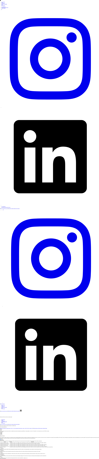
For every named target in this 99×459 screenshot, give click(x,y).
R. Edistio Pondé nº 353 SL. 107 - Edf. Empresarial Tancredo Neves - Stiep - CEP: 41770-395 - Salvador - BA (19, 428)
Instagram (2, 415)
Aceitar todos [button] (1, 431)
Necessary (2, 439)
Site (0, 415)
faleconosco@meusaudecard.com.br (6, 207)
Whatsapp (5, 415)
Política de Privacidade (3, 428)
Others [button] (1, 456)
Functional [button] (1, 447)
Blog (2, 4)
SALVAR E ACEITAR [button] (3, 458)
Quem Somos (3, 405)
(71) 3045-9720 (3, 206)
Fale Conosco (3, 5)
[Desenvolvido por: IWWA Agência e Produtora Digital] (40, 428)
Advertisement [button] (2, 454)
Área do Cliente (3, 8)
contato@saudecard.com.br (5, 7)
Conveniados (3, 3)
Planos (2, 2)
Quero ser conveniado (4, 407)
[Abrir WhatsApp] (97, 457)
